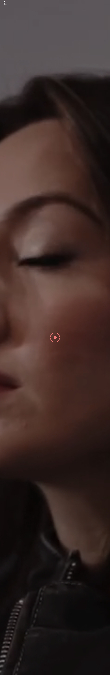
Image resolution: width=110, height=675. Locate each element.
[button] (65, 3)
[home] (4, 3)
